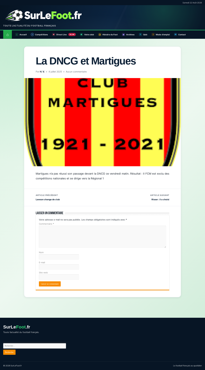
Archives (130, 34)
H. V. (42, 71)
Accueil (23, 34)
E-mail (42, 262)
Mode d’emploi (163, 34)
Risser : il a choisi (159, 197)
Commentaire (46, 224)
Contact (182, 34)
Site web (43, 272)
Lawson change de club (48, 197)
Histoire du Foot (110, 34)
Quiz (145, 34)
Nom (41, 252)
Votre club (89, 34)
